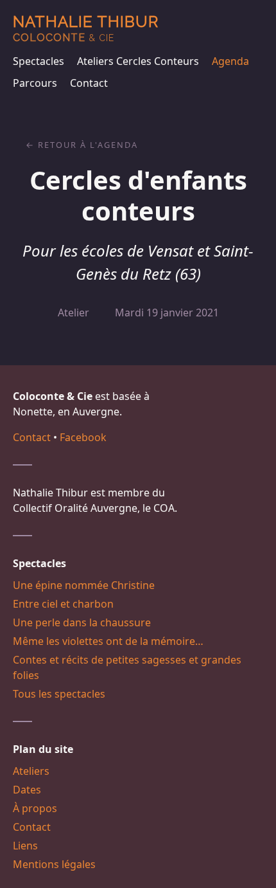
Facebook (83, 437)
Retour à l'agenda (88, 144)
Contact (89, 83)
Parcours (35, 83)
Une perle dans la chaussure (82, 622)
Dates (27, 790)
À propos (35, 808)
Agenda (230, 61)
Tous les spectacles (59, 694)
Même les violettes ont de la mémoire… (108, 641)
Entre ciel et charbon (63, 604)
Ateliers (31, 771)
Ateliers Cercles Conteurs (138, 61)
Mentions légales (54, 864)
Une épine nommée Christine (84, 585)
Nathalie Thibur (86, 28)
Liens (25, 845)
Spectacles (38, 61)
